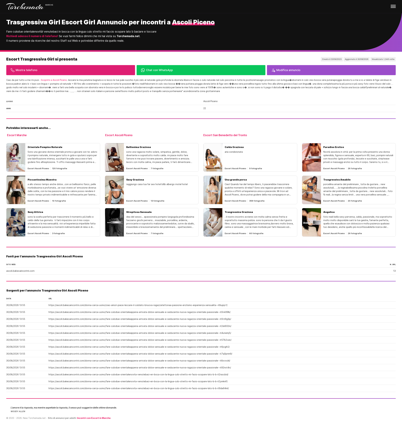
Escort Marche (17, 135)
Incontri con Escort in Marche (94, 418)
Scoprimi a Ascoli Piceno (54, 80)
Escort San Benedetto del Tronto (225, 135)
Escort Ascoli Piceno (119, 135)
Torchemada (25, 6)
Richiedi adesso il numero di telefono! (32, 36)
